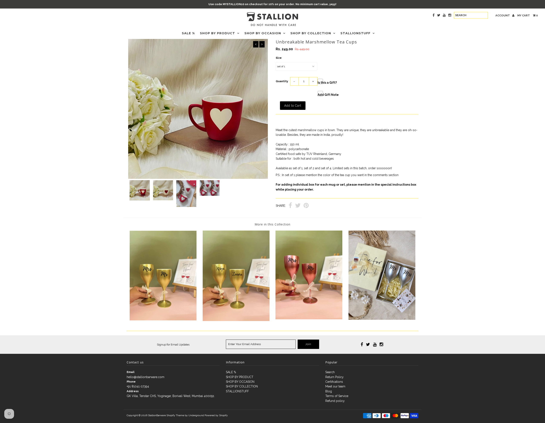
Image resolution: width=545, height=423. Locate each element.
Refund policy (335, 401)
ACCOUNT (503, 15)
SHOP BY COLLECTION (310, 33)
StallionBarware (157, 415)
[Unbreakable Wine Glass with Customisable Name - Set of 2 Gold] (236, 320)
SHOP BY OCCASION (262, 33)
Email (130, 372)
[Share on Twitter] (298, 206)
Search (330, 372)
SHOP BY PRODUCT (217, 33)
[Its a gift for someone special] (382, 318)
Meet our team (335, 386)
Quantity (282, 81)
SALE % (188, 33)
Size (279, 57)
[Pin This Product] (306, 206)
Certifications (334, 381)
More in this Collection (272, 224)
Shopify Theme (175, 415)
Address (133, 391)
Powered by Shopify (216, 415)
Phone (131, 381)
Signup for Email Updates (173, 344)
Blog (328, 391)
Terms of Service (336, 396)
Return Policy (334, 377)
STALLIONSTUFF (355, 33)
